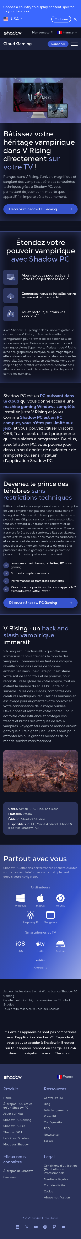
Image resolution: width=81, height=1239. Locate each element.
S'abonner (58, 44)
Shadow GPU (12, 1132)
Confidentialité (54, 1185)
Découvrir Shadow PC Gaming (33, 209)
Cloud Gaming (17, 43)
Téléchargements (56, 1110)
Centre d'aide (53, 1098)
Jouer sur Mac (13, 1113)
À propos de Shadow (18, 1171)
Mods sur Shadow (16, 1144)
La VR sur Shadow (16, 1138)
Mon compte (40, 32)
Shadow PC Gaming (17, 1120)
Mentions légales (56, 1179)
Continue (61, 19)
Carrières (9, 1177)
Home (7, 1098)
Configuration (54, 1122)
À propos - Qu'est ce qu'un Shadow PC (17, 1105)
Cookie (48, 1191)
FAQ (47, 1128)
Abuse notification (57, 1197)
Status (48, 1141)
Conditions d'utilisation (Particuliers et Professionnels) (60, 1169)
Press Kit (50, 1116)
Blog (47, 1104)
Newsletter (52, 1134)
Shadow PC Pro (14, 1126)
